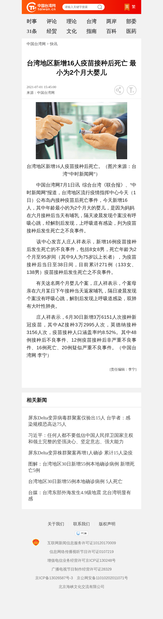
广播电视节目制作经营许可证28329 (82, 569)
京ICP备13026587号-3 (54, 578)
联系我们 (81, 524)
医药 (131, 31)
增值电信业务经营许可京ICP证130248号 (81, 560)
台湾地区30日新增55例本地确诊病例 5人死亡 (75, 481)
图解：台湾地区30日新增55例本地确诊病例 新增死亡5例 (81, 467)
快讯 (53, 44)
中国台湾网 (36, 44)
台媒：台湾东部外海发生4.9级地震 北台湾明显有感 (79, 495)
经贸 (52, 31)
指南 (91, 31)
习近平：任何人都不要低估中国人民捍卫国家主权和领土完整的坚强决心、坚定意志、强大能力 (80, 438)
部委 (131, 21)
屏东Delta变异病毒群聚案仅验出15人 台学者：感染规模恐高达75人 (79, 421)
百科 (111, 31)
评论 (52, 21)
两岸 (111, 21)
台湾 (91, 21)
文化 (72, 31)
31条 (32, 31)
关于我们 (56, 524)
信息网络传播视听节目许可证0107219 (82, 551)
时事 (32, 21)
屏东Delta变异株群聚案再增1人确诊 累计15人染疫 (80, 452)
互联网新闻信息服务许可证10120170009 (81, 543)
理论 (72, 21)
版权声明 (107, 524)
